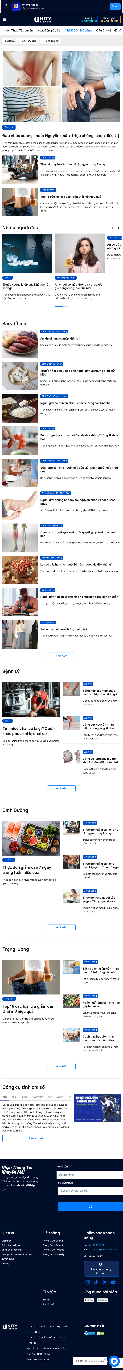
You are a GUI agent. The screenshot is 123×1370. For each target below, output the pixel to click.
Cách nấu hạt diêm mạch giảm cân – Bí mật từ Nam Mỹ (99, 1038)
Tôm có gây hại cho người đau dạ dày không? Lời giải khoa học (79, 437)
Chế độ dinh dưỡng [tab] (78, 30)
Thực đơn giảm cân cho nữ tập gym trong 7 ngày (73, 164)
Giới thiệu (7, 1240)
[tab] (5, 1097)
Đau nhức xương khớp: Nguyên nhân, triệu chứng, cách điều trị (60, 135)
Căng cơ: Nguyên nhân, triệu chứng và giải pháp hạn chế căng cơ (99, 726)
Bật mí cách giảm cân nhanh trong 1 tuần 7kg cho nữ (101, 970)
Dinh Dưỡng (29, 40)
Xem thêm (61, 788)
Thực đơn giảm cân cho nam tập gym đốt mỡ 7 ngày (101, 865)
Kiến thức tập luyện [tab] (19, 30)
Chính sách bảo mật (12, 1249)
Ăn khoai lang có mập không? (60, 338)
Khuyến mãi (48, 1304)
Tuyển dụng (8, 1258)
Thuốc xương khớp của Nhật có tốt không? (26, 286)
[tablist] (61, 30)
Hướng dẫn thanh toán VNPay (17, 1254)
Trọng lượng (51, 40)
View (115, 6)
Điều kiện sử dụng (11, 1245)
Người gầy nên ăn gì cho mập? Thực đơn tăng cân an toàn (79, 597)
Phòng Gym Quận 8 (53, 1245)
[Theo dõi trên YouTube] (113, 1282)
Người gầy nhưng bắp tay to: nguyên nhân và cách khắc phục (77, 501)
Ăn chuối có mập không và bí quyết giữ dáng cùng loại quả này (78, 286)
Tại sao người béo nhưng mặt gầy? (63, 629)
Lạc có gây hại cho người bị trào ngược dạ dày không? (76, 564)
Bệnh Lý (10, 40)
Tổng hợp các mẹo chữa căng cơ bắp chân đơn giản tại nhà (101, 692)
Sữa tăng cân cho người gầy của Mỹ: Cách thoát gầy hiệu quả (79, 469)
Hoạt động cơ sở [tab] (48, 30)
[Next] (118, 228)
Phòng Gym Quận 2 (53, 1240)
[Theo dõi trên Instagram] (88, 1282)
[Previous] (112, 228)
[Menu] (4, 19)
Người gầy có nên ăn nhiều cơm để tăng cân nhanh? (75, 403)
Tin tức (46, 1299)
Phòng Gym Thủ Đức (53, 1249)
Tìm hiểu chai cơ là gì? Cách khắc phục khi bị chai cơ (28, 731)
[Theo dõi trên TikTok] (96, 1282)
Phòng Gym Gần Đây (53, 1254)
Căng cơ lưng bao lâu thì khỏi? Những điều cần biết (100, 760)
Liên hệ (5, 1263)
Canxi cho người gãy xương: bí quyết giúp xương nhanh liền (78, 534)
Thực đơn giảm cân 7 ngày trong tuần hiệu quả (26, 870)
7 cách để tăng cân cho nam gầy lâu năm (101, 1004)
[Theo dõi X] (104, 1282)
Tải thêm (61, 656)
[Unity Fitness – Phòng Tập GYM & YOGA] (43, 19)
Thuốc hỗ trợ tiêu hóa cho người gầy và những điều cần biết (77, 372)
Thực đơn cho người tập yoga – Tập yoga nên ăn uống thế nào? (99, 899)
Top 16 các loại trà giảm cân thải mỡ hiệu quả (70, 197)
